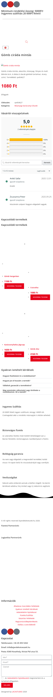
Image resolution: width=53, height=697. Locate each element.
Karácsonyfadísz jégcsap (14, 344)
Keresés (47, 162)
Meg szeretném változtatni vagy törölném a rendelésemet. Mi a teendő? (21, 391)
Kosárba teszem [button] (14, 286)
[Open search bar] (26, 42)
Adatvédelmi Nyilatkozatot (18, 678)
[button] (26, 19)
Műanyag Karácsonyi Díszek (26, 106)
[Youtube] (10, 4)
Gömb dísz (34, 349)
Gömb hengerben (11, 276)
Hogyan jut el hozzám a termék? (16, 381)
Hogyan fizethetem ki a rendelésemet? (19, 376)
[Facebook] (4, 4)
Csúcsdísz (34, 287)
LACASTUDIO (17, 692)
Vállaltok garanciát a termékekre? (17, 385)
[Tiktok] (17, 4)
